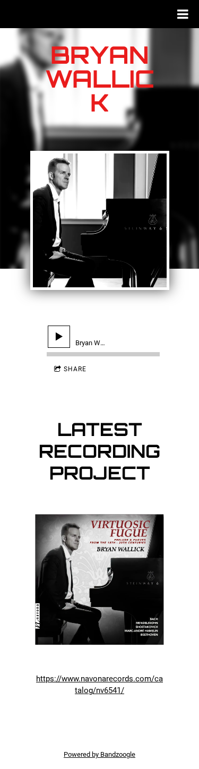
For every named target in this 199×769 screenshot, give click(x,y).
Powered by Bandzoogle (99, 754)
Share (75, 369)
